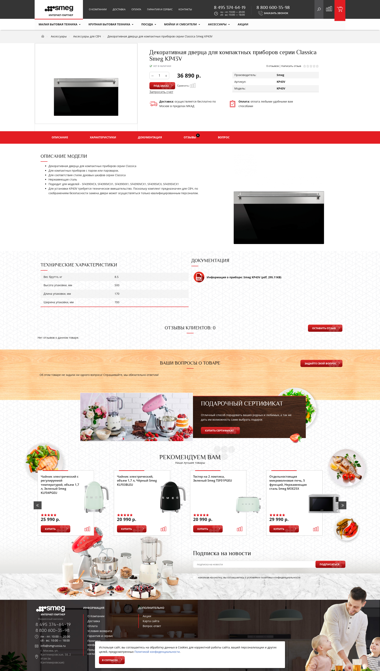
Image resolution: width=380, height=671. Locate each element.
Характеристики (103, 137)
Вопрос (224, 137)
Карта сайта (151, 621)
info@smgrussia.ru (53, 646)
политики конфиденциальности (280, 577)
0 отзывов (272, 66)
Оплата (136, 9)
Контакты (185, 9)
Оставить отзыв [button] (324, 328)
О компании (98, 9)
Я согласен (110, 660)
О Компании (95, 616)
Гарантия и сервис (160, 9)
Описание (60, 137)
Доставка (119, 9)
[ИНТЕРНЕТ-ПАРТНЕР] (59, 9)
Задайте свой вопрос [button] (320, 363)
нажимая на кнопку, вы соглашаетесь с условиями (249, 577)
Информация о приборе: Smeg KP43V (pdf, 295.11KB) (244, 277)
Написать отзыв (291, 66)
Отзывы (191, 136)
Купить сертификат (219, 430)
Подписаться (329, 564)
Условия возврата (99, 631)
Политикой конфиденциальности (157, 652)
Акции (147, 616)
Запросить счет (161, 92)
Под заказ (161, 85)
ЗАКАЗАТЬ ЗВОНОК (276, 13)
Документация (150, 137)
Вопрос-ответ (152, 626)
